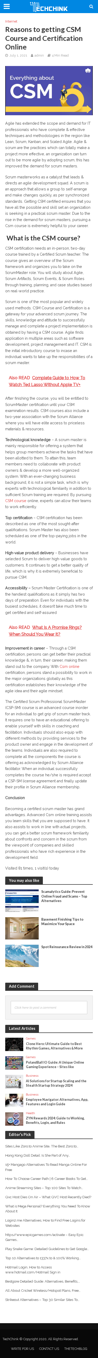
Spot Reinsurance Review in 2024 (66, 947)
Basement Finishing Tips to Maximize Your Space (62, 921)
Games (31, 1038)
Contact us (49, 1349)
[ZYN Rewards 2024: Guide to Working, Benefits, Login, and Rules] (14, 1119)
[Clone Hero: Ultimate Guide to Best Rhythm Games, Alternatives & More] (14, 1044)
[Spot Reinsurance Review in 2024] (22, 955)
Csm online (69, 666)
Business (32, 1075)
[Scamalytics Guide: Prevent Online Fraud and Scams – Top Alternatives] (22, 900)
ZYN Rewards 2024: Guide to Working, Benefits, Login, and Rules (55, 1120)
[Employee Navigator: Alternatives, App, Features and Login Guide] (14, 1100)
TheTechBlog (75, 1349)
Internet (11, 21)
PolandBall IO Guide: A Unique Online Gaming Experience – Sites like (55, 1064)
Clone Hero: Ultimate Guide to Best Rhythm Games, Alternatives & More (54, 1046)
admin (39, 55)
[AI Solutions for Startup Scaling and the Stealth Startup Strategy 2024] (14, 1081)
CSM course (15, 501)
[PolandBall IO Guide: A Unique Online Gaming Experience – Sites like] (14, 1062)
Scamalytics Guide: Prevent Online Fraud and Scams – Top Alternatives (64, 896)
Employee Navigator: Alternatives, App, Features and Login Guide (57, 1102)
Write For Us (22, 1349)
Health (30, 1113)
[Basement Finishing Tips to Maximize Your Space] (22, 928)
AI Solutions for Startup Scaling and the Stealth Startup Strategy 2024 (56, 1083)
